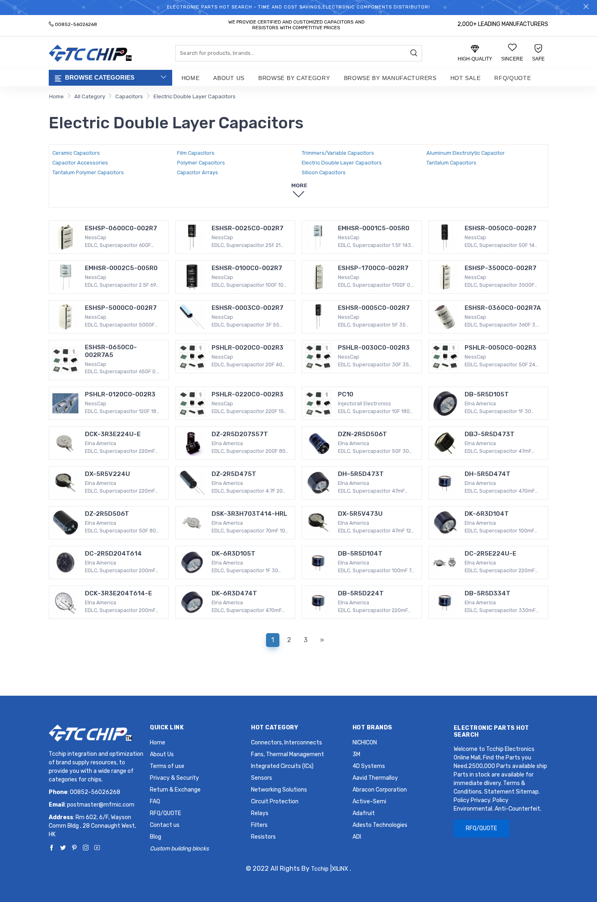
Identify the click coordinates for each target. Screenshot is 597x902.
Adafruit (364, 813)
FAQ (155, 801)
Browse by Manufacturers (390, 78)
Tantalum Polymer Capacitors (88, 172)
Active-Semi (369, 801)
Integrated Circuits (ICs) (282, 766)
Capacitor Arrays (197, 172)
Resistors (263, 836)
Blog (155, 836)
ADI (357, 836)
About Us (228, 78)
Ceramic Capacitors (76, 153)
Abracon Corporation (380, 789)
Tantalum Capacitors (451, 163)
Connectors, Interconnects (286, 742)
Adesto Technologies (380, 825)
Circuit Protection (274, 801)
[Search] (414, 53)
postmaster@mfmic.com (100, 804)
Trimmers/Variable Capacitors (338, 153)
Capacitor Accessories (80, 163)
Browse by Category (294, 78)
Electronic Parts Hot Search (491, 731)
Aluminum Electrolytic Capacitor (465, 153)
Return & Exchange (175, 789)
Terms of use (167, 766)
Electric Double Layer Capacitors (195, 96)
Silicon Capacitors (324, 172)
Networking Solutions (279, 789)
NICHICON (365, 742)
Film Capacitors (195, 153)
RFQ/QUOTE (512, 78)
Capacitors (129, 96)
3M (356, 754)
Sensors (261, 777)
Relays (259, 813)
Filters (259, 825)
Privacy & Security (174, 777)
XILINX (340, 868)
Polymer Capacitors (201, 163)
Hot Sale (465, 78)
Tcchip (320, 868)
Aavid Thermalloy (375, 777)
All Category (89, 96)
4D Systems (369, 766)
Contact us (165, 825)
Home (191, 78)
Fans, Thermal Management (287, 754)
